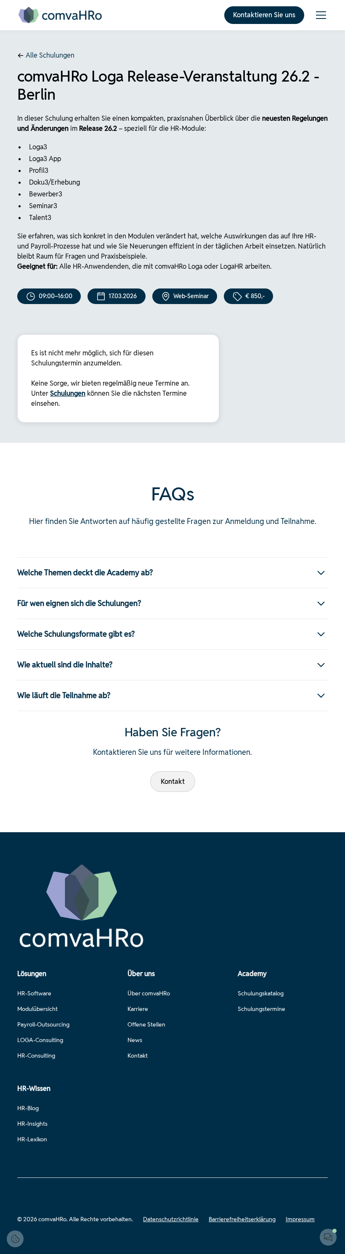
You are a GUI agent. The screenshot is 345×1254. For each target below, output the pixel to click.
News (134, 1040)
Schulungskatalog (261, 993)
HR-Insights (32, 1123)
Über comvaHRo (148, 993)
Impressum (300, 1219)
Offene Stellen (146, 1024)
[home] (60, 15)
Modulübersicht (37, 1009)
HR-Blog (28, 1108)
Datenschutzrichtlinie (171, 1219)
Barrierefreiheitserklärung (242, 1219)
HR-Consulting (36, 1055)
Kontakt (173, 781)
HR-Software (34, 993)
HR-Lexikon (32, 1139)
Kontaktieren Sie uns (264, 15)
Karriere (137, 1009)
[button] (319, 15)
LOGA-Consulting (40, 1040)
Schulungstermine (261, 1009)
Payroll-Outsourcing (43, 1024)
